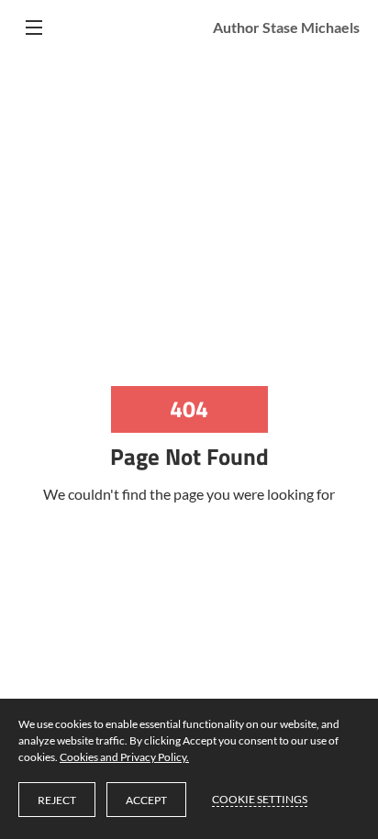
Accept (146, 800)
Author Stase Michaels (286, 27)
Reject (57, 800)
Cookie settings (259, 799)
